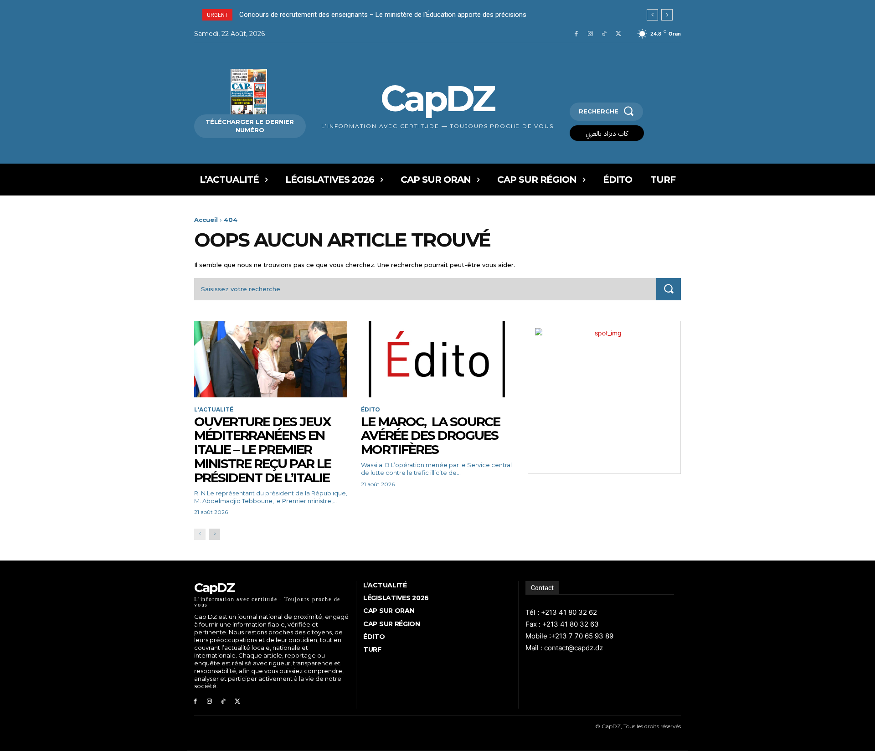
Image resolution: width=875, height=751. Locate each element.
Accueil (206, 219)
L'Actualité (213, 409)
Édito (370, 409)
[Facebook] (576, 34)
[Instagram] (590, 34)
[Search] (668, 289)
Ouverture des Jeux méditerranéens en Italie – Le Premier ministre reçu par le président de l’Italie (263, 449)
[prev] (652, 15)
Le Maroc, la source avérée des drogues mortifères (430, 436)
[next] (667, 15)
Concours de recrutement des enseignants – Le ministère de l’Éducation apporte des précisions (382, 14)
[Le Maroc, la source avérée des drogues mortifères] (437, 359)
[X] (618, 34)
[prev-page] (200, 534)
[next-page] (214, 534)
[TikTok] (604, 34)
